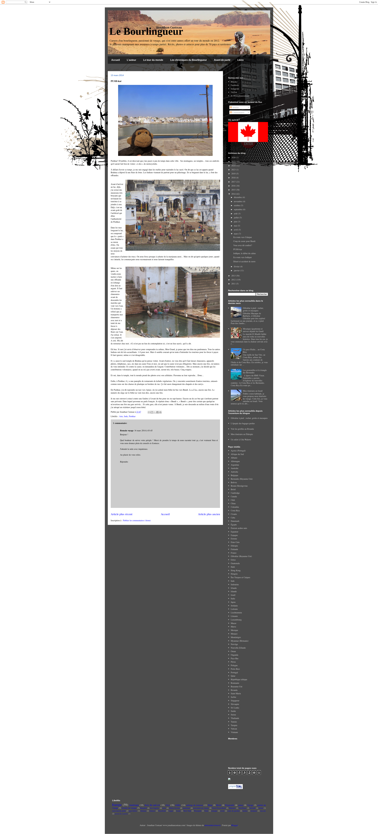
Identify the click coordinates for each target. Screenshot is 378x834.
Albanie (234, 457)
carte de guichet (233, 811)
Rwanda (234, 690)
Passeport (197, 811)
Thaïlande (235, 718)
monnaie (254, 811)
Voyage (250, 805)
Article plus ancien (209, 514)
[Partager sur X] (154, 412)
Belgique (234, 475)
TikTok (234, 92)
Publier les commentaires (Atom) (137, 520)
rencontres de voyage (201, 808)
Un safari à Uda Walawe (241, 439)
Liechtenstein (236, 612)
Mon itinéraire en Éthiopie (242, 434)
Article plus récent (121, 514)
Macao (233, 623)
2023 (233, 169)
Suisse (233, 714)
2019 (233, 173)
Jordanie (234, 605)
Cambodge (235, 492)
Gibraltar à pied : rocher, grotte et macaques (253, 309)
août (236, 213)
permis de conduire (121, 814)
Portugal (234, 672)
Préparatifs (229, 805)
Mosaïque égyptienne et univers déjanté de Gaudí (253, 330)
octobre (237, 205)
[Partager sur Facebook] (157, 412)
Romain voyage (126, 430)
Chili (233, 500)
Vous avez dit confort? (242, 245)
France (233, 552)
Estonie (234, 538)
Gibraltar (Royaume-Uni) (241, 556)
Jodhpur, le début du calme (244, 253)
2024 (233, 165)
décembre (238, 197)
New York (187, 811)
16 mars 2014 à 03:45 (143, 430)
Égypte (234, 524)
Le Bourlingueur (146, 31)
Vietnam (234, 732)
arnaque (214, 811)
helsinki (253, 808)
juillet (236, 217)
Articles (235, 107)
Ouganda (234, 654)
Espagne (234, 535)
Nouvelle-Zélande (238, 647)
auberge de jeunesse (194, 805)
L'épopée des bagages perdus (243, 423)
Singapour (235, 700)
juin (236, 221)
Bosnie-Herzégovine (239, 485)
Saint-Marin (236, 693)
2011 (233, 283)
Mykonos (232, 808)
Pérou (233, 661)
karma (261, 808)
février (237, 266)
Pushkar (132, 416)
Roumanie (235, 683)
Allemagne (235, 461)
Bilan (210, 805)
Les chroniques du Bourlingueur (188, 60)
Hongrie (234, 573)
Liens (240, 60)
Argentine (235, 464)
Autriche (234, 471)
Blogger (234, 825)
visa (168, 805)
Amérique (134, 805)
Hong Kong (236, 570)
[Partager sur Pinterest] (160, 412)
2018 (233, 177)
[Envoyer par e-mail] (149, 412)
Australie (234, 468)
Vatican (234, 728)
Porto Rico (235, 668)
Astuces (152, 811)
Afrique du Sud (237, 454)
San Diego (242, 808)
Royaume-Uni (236, 686)
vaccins (263, 811)
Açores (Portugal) (238, 450)
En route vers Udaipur (242, 237)
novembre (238, 201)
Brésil (233, 489)
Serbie (233, 697)
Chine (233, 503)
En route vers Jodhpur (242, 257)
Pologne (234, 665)
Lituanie (234, 616)
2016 (233, 185)
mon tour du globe (119, 811)
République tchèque (239, 679)
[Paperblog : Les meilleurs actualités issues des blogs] (235, 788)
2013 (233, 275)
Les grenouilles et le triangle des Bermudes (255, 371)
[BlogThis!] (151, 412)
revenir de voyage (129, 807)
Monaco (234, 633)
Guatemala (235, 563)
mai (236, 225)
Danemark (235, 521)
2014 (233, 193)
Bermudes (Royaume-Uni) (242, 478)
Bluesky (234, 81)
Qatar (233, 675)
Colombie (235, 507)
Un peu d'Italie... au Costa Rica (254, 350)
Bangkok (143, 808)
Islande (234, 591)
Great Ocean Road (219, 808)
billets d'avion (174, 808)
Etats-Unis (235, 542)
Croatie (234, 514)
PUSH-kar (237, 249)
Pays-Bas (234, 658)
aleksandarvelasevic (213, 825)
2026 (233, 157)
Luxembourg (236, 619)
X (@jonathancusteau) (240, 95)
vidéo (177, 805)
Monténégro (236, 637)
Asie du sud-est (152, 805)
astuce (240, 805)
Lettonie (234, 609)
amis (164, 808)
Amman (143, 811)
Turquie (234, 725)
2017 (233, 181)
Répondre (124, 461)
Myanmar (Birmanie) (240, 640)
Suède (233, 711)
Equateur (234, 531)
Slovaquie (235, 704)
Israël (233, 595)
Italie (233, 598)
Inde (126, 416)
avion (222, 811)
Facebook (235, 85)
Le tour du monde (153, 60)
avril (236, 229)
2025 (233, 161)
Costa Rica (235, 510)
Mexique (234, 630)
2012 (233, 279)
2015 (233, 189)
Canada (234, 496)
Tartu (206, 811)
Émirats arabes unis (239, 528)
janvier (237, 270)
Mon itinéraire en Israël (253, 390)
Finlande (234, 549)
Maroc (233, 626)
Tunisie (234, 721)
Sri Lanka (235, 707)
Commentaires (238, 112)
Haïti (233, 566)
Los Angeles (154, 808)
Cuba (233, 517)
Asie (121, 416)
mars (236, 233)
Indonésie (235, 584)
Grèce (233, 559)
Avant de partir (222, 60)
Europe (117, 804)
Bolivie (234, 482)
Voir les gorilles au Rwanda (242, 428)
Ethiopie (234, 545)
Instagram (235, 88)
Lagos (171, 811)
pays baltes (133, 811)
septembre (238, 209)
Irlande (234, 588)
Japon (233, 602)
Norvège (234, 644)
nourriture (186, 808)
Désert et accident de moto (244, 261)
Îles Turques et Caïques (240, 577)
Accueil (115, 60)
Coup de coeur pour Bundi (244, 241)
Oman (233, 651)
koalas (245, 811)
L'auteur (131, 60)
